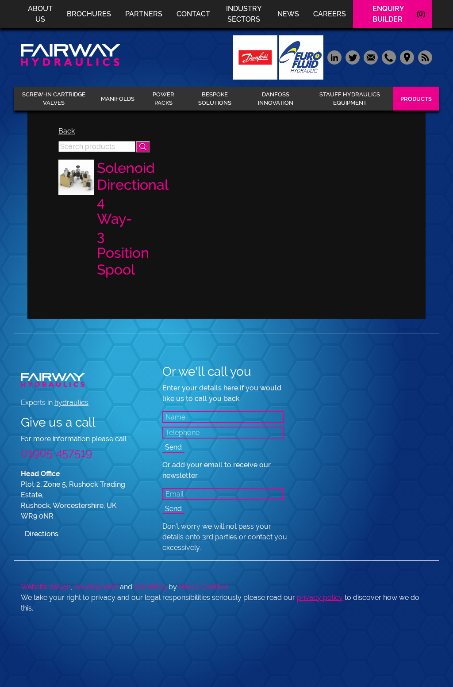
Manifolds (117, 98)
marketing (150, 587)
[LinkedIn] (334, 57)
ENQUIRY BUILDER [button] (398, 13)
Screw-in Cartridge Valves (53, 98)
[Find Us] (407, 57)
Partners (143, 14)
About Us (40, 13)
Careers (329, 14)
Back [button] (66, 131)
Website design (46, 587)
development (96, 587)
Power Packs (163, 98)
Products (416, 98)
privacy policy (320, 597)
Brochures (89, 14)
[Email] (370, 57)
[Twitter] (352, 57)
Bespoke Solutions (214, 98)
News (288, 14)
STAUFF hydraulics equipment (349, 98)
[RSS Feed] (424, 57)
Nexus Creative (203, 587)
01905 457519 (56, 452)
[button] (143, 147)
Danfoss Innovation (275, 98)
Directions (39, 534)
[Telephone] (389, 57)
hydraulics (71, 402)
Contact (193, 14)
